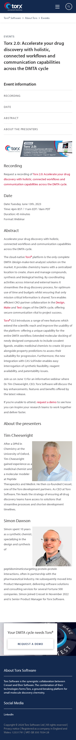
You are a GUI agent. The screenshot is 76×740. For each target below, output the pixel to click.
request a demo (47, 402)
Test (19, 307)
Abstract (11, 118)
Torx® (28, 257)
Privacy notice (12, 728)
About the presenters (21, 129)
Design (60, 302)
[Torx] (13, 6)
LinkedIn (9, 714)
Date (7, 107)
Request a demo (30, 644)
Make (7, 307)
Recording (12, 96)
